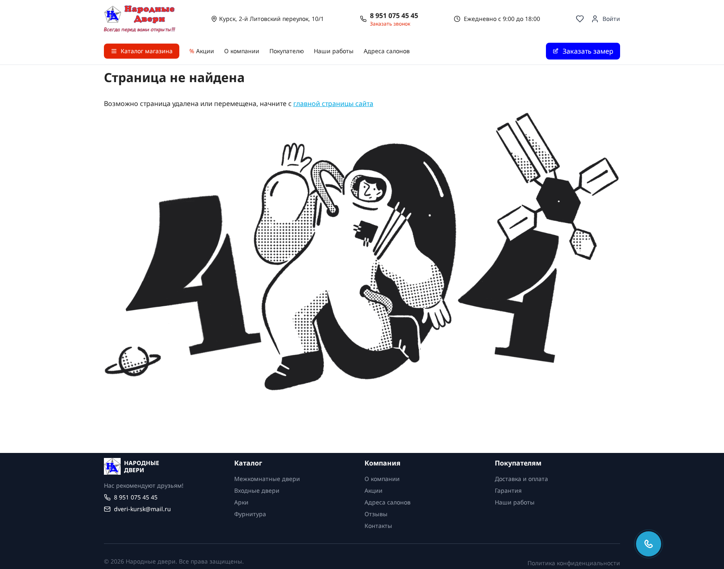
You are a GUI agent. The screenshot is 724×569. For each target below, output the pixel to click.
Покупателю (286, 51)
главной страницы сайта (333, 103)
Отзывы (376, 514)
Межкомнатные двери (267, 479)
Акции (201, 51)
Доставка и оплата (521, 479)
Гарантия (508, 490)
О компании (241, 51)
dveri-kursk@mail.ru (142, 509)
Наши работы (334, 51)
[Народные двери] (139, 19)
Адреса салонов (387, 51)
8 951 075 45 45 (394, 15)
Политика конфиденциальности (573, 563)
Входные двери (256, 490)
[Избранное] (580, 19)
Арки (241, 502)
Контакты (378, 526)
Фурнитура (250, 514)
